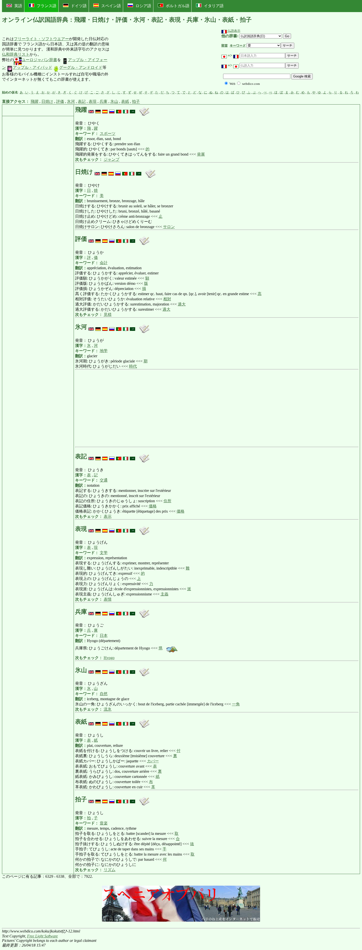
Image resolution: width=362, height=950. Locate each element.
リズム (109, 870)
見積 (108, 314)
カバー (153, 761)
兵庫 (103, 101)
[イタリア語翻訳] (125, 110)
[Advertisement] (146, 59)
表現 (93, 101)
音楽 (104, 823)
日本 (104, 635)
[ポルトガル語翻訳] (118, 110)
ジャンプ (111, 159)
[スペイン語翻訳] (105, 110)
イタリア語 (214, 6)
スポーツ (107, 133)
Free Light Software (42, 936)
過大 (182, 304)
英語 (18, 6)
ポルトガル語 (177, 6)
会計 (104, 263)
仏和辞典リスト (16, 54)
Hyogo (109, 658)
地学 (104, 351)
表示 (108, 516)
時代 (133, 366)
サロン (169, 227)
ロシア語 (143, 6)
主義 (164, 594)
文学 (104, 553)
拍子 (136, 101)
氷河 (71, 101)
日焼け (47, 101)
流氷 (108, 709)
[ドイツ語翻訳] (98, 110)
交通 (104, 480)
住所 (167, 501)
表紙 (125, 101)
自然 (104, 694)
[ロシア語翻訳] (112, 110)
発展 (201, 154)
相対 (167, 299)
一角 (236, 704)
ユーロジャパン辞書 (39, 60)
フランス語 (46, 6)
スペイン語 (111, 6)
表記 (82, 101)
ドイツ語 (79, 6)
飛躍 (34, 101)
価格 (153, 506)
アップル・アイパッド (32, 67)
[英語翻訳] (91, 110)
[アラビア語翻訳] (132, 110)
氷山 (114, 101)
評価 (60, 101)
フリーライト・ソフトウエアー (41, 39)
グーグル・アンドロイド (80, 67)
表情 (108, 599)
